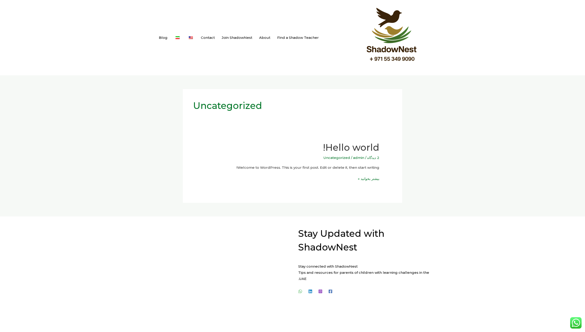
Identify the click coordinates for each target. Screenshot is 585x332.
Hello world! (351, 147)
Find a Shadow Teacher (298, 37)
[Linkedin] (310, 291)
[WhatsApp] (300, 291)
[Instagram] (320, 291)
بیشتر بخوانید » (368, 178)
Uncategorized (336, 157)
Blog (163, 37)
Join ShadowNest (237, 37)
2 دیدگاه (373, 157)
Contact (208, 37)
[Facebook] (330, 291)
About (264, 37)
